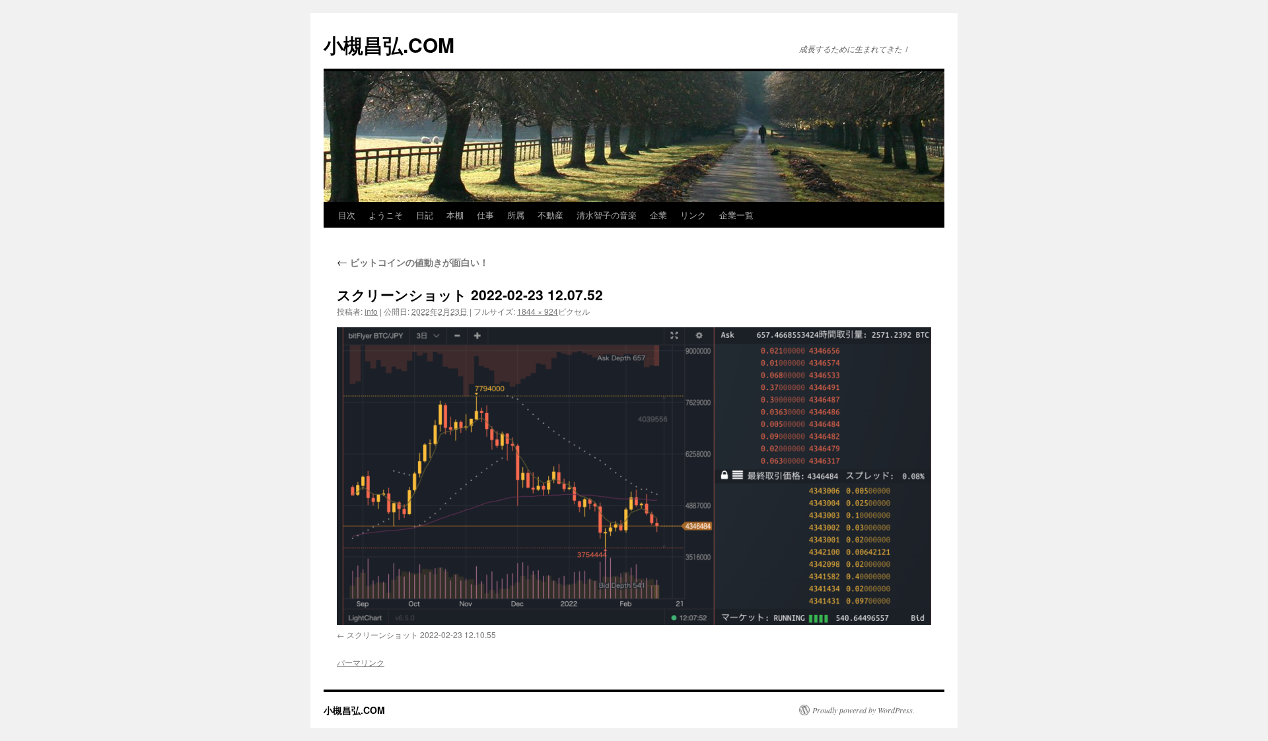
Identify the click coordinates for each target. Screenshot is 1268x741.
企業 (658, 215)
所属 (515, 215)
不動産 (550, 215)
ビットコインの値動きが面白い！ (413, 262)
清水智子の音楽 (607, 215)
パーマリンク (360, 662)
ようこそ (386, 215)
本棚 (455, 215)
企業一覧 (736, 215)
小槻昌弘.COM (389, 44)
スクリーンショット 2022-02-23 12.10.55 (421, 634)
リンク (693, 215)
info (371, 311)
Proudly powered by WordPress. (863, 710)
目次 (346, 215)
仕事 (485, 215)
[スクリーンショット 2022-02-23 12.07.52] (634, 476)
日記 (424, 215)
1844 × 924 (537, 311)
